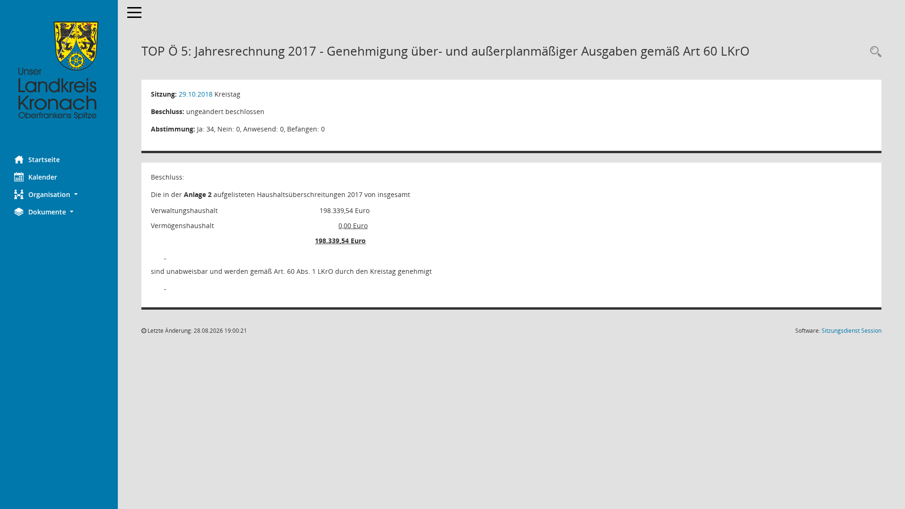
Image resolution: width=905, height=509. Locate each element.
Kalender (42, 176)
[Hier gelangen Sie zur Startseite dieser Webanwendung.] (59, 70)
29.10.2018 (196, 94)
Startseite (44, 159)
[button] (59, 194)
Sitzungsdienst (851, 331)
